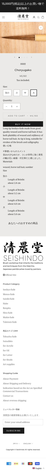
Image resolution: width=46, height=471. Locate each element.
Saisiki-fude (8, 298)
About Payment (10, 378)
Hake (5, 303)
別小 (7, 92)
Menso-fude (9, 294)
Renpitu (7, 308)
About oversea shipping (14, 400)
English (27, 444)
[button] (38, 468)
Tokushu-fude (10, 336)
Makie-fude (8, 317)
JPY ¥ (15, 444)
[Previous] (14, 57)
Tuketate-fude (10, 322)
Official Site (10, 274)
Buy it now (23, 124)
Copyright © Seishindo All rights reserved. (23, 450)
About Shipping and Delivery (17, 383)
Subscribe (14, 430)
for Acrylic (8, 345)
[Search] (38, 17)
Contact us (8, 395)
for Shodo (8, 359)
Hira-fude (7, 312)
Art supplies (9, 364)
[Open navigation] (3, 17)
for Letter (7, 355)
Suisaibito (8, 341)
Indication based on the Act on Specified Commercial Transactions (22, 390)
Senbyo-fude (9, 289)
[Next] (31, 57)
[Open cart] (43, 17)
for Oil (6, 350)
